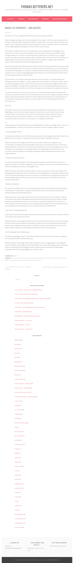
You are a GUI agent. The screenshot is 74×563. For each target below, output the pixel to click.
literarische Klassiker (60, 258)
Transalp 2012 (18, 488)
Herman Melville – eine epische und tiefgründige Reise (28, 290)
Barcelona (17, 349)
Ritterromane (19, 260)
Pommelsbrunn (18, 444)
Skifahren (17, 462)
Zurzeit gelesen (18, 514)
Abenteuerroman (15, 258)
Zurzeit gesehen (19, 518)
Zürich (16, 510)
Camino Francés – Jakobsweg (22, 388)
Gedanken (17, 414)
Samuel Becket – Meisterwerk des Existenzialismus (27, 316)
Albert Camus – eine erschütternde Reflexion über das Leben (30, 307)
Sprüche (17, 475)
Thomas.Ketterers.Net (37, 6)
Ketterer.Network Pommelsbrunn (58, 546)
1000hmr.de (21, 19)
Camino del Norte (19, 379)
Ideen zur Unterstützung (21, 423)
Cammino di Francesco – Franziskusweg (25, 396)
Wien (16, 501)
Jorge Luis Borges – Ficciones (22, 325)
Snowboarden (18, 466)
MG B (16, 427)
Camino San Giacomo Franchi (22, 392)
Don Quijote (24, 258)
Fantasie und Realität (32, 258)
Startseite (10, 19)
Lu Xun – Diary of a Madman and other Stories (26, 294)
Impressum (45, 19)
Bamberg (17, 344)
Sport (16, 471)
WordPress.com (54, 560)
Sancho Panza (26, 260)
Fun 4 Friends (18, 410)
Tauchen (17, 479)
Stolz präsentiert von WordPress (26, 560)
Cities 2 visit (18, 401)
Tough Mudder (18, 484)
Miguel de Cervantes (10, 260)
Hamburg (17, 418)
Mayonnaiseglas (33, 19)
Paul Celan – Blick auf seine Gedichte (24, 303)
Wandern (17, 492)
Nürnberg (17, 440)
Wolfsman (17, 505)
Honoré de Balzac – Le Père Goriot (23, 329)
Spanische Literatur (36, 260)
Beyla (16, 353)
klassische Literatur (50, 258)
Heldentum (41, 258)
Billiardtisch (18, 362)
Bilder (16, 357)
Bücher (15, 256)
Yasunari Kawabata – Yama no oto (23, 320)
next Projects (18, 431)
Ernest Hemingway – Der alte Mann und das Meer (54, 267)
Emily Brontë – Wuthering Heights (23, 311)
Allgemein (17, 340)
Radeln (16, 453)
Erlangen (17, 405)
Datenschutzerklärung (59, 19)
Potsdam (17, 449)
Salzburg (17, 457)
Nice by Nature (18, 436)
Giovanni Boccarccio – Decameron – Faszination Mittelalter (18, 268)
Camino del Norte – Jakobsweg (23, 383)
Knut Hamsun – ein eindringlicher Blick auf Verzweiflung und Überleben (33, 298)
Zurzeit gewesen (19, 523)
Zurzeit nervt (18, 527)
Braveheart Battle (19, 366)
